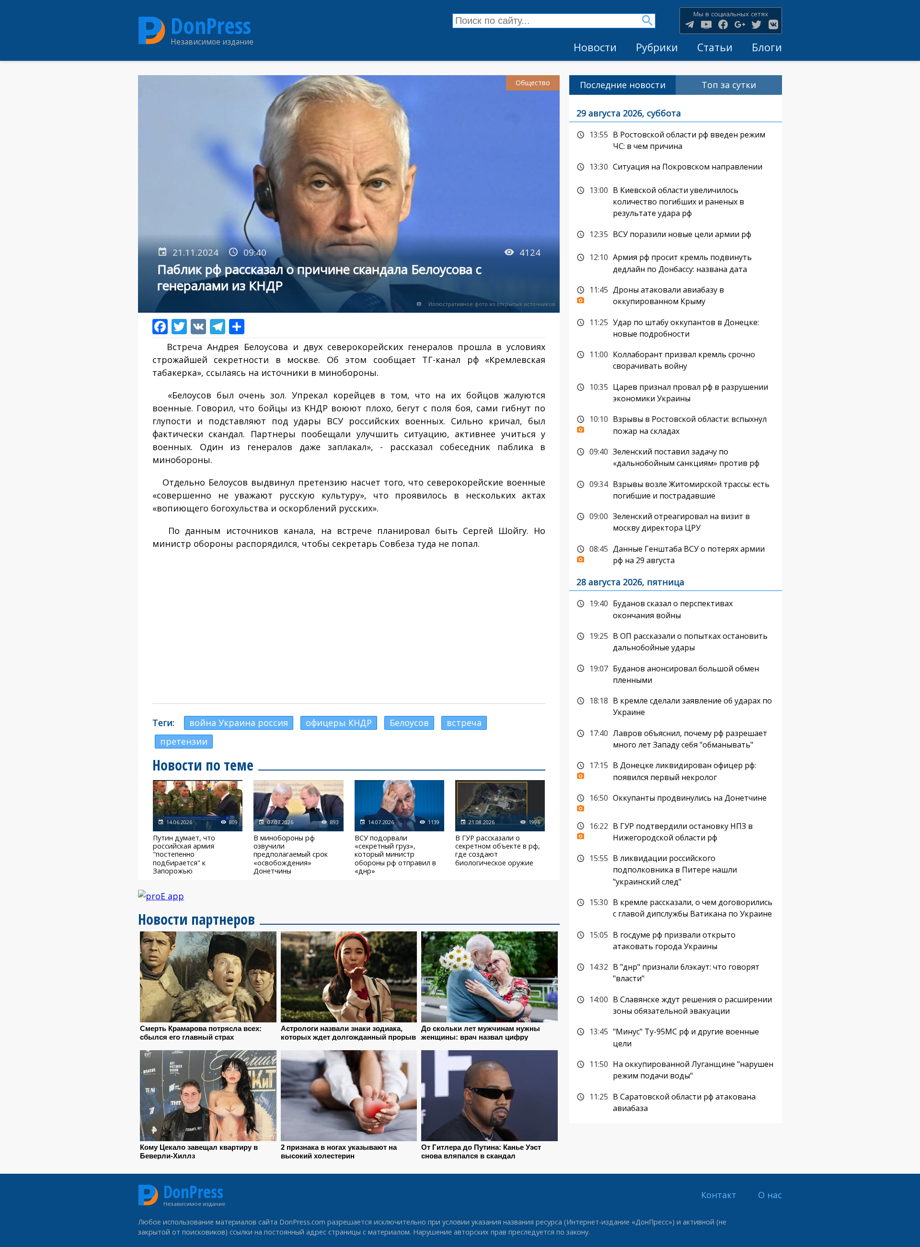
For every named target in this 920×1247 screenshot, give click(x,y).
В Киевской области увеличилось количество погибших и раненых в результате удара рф (675, 201)
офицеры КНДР (339, 722)
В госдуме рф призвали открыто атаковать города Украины (675, 940)
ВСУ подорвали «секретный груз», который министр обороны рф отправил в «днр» (399, 827)
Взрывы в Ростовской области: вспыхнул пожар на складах (675, 424)
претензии (183, 741)
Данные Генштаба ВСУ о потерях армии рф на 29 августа (675, 554)
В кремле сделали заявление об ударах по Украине (675, 706)
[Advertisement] (348, 627)
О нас (770, 1195)
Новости (595, 47)
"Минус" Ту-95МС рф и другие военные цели (675, 1036)
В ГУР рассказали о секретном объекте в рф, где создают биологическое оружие (500, 827)
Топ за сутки (729, 85)
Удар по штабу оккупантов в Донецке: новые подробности (675, 327)
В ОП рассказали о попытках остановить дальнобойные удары (675, 641)
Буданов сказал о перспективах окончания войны (675, 608)
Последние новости (623, 85)
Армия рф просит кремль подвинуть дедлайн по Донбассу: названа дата (675, 262)
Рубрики (657, 47)
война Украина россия (238, 722)
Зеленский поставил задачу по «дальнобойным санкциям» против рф (675, 457)
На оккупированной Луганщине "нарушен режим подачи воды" (675, 1069)
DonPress (211, 25)
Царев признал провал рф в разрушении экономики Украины (675, 392)
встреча (464, 722)
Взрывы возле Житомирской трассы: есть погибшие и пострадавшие (675, 489)
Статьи (715, 47)
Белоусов (409, 722)
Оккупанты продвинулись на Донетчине (675, 801)
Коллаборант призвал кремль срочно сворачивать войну (675, 359)
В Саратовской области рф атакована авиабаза (675, 1102)
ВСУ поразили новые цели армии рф (675, 234)
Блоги (767, 47)
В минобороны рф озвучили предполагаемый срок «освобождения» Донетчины (298, 827)
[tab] (622, 85)
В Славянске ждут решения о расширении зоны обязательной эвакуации (675, 1004)
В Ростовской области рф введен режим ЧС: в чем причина (675, 140)
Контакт (718, 1195)
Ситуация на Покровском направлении (675, 167)
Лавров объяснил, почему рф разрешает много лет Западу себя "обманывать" (675, 738)
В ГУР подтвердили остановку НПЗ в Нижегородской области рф (675, 831)
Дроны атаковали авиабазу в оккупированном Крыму (675, 295)
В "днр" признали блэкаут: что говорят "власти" (675, 972)
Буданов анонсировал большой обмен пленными (675, 673)
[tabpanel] (675, 609)
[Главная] (152, 31)
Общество (533, 82)
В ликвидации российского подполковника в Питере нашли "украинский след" (675, 869)
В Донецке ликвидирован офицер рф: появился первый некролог (675, 770)
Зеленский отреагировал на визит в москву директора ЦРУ (675, 521)
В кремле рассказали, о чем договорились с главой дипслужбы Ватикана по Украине (675, 907)
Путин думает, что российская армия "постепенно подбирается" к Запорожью (197, 827)
